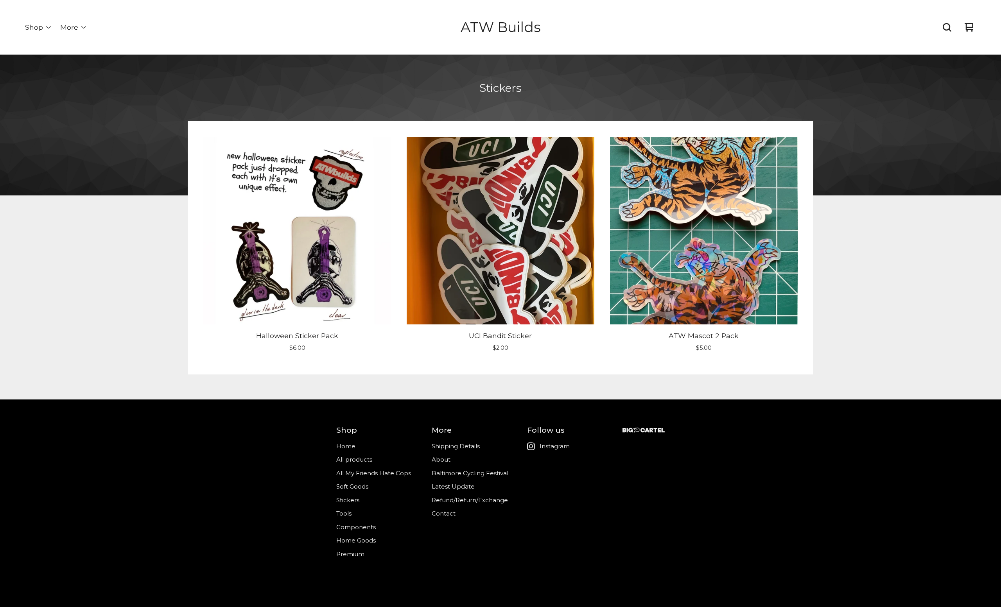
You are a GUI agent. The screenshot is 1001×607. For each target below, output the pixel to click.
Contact (444, 513)
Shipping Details (456, 446)
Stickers (347, 500)
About (441, 459)
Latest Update (453, 486)
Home (345, 446)
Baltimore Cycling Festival (470, 473)
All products (354, 459)
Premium (350, 554)
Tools (344, 513)
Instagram (555, 446)
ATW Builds (501, 27)
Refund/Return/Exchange (470, 500)
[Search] (947, 27)
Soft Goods (352, 486)
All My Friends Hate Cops (373, 473)
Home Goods (356, 540)
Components (356, 527)
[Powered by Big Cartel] (643, 430)
